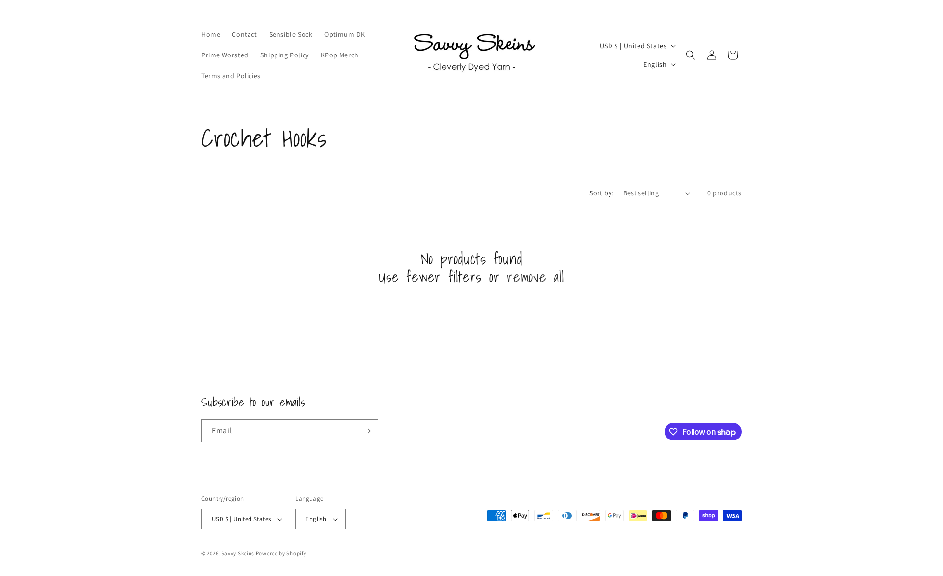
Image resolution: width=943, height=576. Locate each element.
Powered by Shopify (281, 553)
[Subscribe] (367, 430)
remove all (535, 277)
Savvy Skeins (238, 553)
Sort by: (601, 193)
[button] (690, 55)
